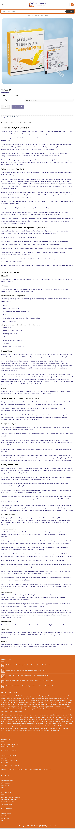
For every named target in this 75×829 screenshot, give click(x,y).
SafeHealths (42, 700)
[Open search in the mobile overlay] (37, 11)
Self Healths (35, 826)
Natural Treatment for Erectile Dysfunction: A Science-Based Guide (30, 686)
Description (4, 122)
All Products (5, 783)
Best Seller (5, 785)
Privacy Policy (6, 813)
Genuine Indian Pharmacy (19, 696)
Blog (2, 787)
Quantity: (4, 100)
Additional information (16, 122)
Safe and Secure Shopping (10, 797)
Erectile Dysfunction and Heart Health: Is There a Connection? (28, 675)
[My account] (72, 4)
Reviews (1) (27, 122)
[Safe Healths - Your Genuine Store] (37, 4)
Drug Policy (5, 816)
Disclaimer (5, 818)
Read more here (40, 728)
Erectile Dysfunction (41, 16)
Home (29, 16)
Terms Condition (7, 804)
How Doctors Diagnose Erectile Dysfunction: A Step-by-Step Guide (29, 680)
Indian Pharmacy (7, 780)
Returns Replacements (9, 799)
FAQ (2, 820)
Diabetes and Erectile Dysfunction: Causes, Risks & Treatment (28, 665)
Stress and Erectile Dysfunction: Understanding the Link (26, 670)
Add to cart (17, 107)
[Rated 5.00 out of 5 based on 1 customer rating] (37, 92)
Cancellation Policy (8, 802)
